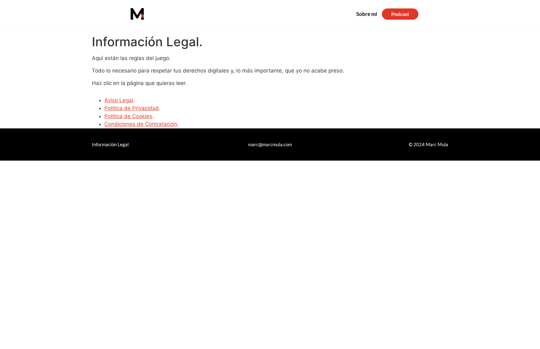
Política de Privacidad (131, 108)
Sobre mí (366, 14)
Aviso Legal (118, 100)
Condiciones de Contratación (140, 124)
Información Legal (110, 144)
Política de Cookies (128, 116)
